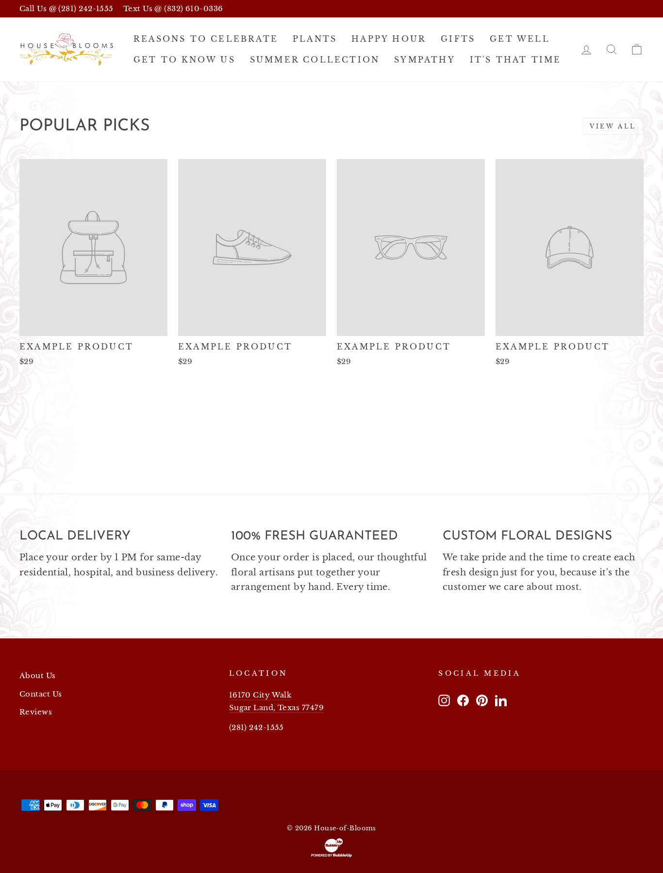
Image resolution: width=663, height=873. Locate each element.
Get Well (520, 39)
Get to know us (184, 59)
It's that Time (516, 59)
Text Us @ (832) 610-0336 (173, 8)
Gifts (458, 39)
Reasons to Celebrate (205, 39)
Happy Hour (388, 39)
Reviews (35, 711)
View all (613, 126)
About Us (37, 675)
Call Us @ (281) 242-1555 (66, 8)
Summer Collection (315, 59)
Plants (315, 39)
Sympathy (424, 59)
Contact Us (40, 693)
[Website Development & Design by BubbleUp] (331, 847)
